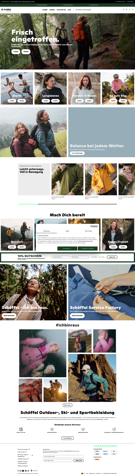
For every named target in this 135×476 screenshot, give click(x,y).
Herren (52, 10)
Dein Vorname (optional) (49, 456)
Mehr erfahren (9, 315)
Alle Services (67, 438)
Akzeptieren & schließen (88, 248)
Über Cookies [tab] (88, 231)
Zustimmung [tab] (46, 231)
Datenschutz (98, 473)
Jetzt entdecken (77, 153)
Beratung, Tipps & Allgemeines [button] (23, 455)
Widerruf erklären (23, 466)
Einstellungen (66, 248)
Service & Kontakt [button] (23, 449)
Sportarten (61, 10)
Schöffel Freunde (121, 1)
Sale (69, 10)
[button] (28, 204)
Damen (45, 10)
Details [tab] (67, 231)
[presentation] (121, 179)
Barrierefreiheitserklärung (110, 473)
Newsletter (131, 1)
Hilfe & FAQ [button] (21, 452)
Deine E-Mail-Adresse (49, 460)
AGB (87, 473)
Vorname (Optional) (57, 257)
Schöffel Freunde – (18, 1)
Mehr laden (67, 405)
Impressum (91, 473)
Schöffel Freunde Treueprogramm (22, 462)
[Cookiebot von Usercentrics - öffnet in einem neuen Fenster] (91, 226)
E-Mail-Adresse (75, 257)
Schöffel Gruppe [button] (22, 459)
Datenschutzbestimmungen (86, 241)
